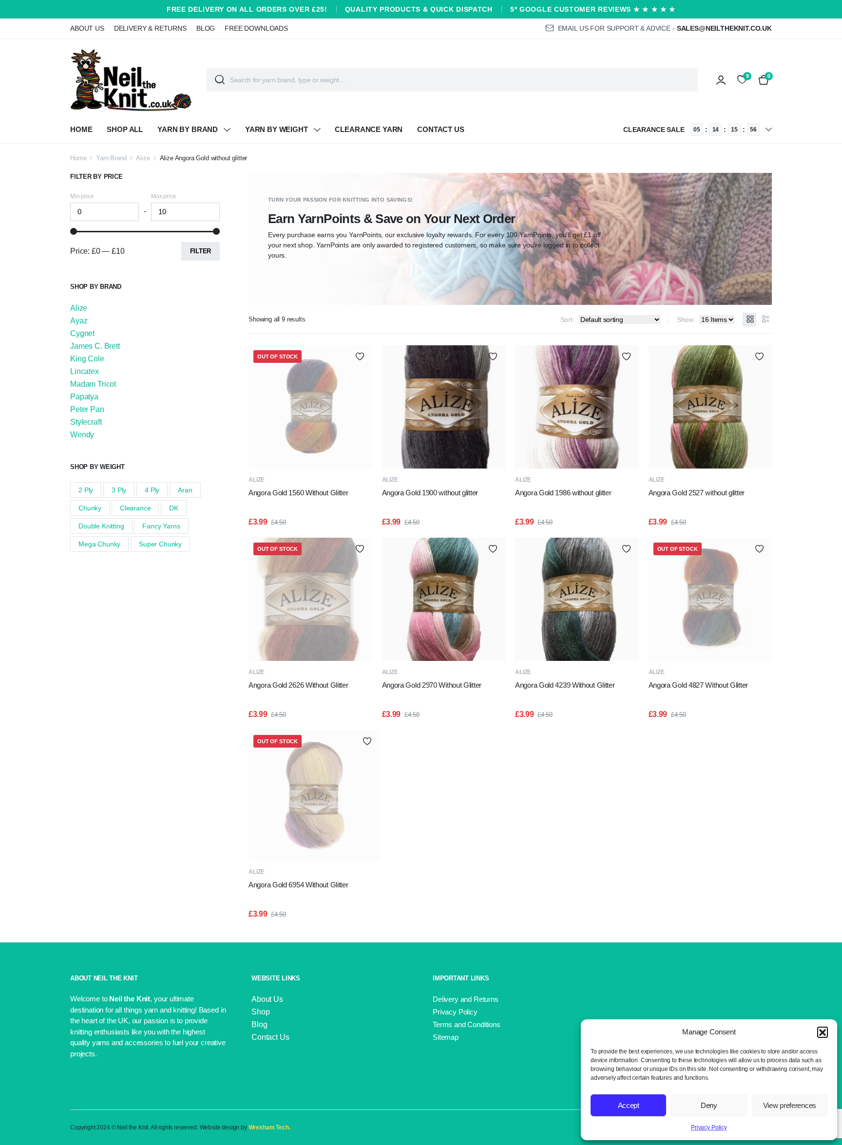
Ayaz (78, 321)
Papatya (84, 397)
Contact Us (440, 129)
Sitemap (446, 1037)
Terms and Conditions (466, 1024)
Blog (205, 28)
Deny (709, 1105)
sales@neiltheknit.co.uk (724, 28)
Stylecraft (85, 422)
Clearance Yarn (368, 129)
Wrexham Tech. (269, 1127)
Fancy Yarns (161, 526)
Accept (628, 1105)
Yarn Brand (111, 158)
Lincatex (84, 371)
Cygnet (82, 333)
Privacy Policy (709, 1127)
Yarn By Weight (276, 129)
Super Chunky (160, 544)
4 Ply (152, 490)
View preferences (789, 1105)
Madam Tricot (93, 384)
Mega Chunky (99, 544)
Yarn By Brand (187, 129)
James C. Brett (95, 346)
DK (173, 508)
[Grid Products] (749, 319)
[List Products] (765, 319)
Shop (260, 1012)
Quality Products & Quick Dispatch (419, 9)
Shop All (125, 129)
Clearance (135, 508)
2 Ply (85, 490)
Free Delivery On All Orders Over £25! (247, 9)
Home (81, 129)
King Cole (87, 359)
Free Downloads (256, 28)
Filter (200, 251)
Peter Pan (87, 409)
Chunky (89, 508)
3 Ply (119, 490)
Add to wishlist (360, 356)
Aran (185, 490)
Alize (143, 158)
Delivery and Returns (465, 999)
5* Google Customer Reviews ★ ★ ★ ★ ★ (593, 9)
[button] (822, 1032)
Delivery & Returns (150, 28)
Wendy (82, 435)
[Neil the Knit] (131, 80)
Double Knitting (101, 526)
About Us (87, 28)
